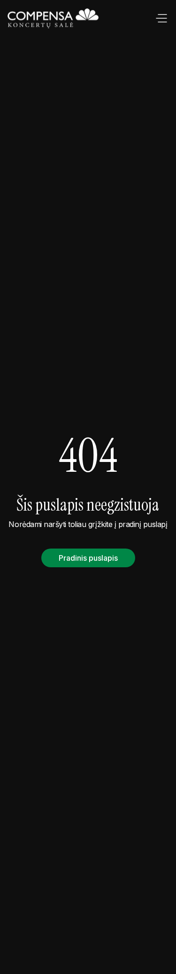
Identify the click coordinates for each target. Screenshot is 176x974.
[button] (161, 19)
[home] (54, 18)
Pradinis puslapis (88, 558)
